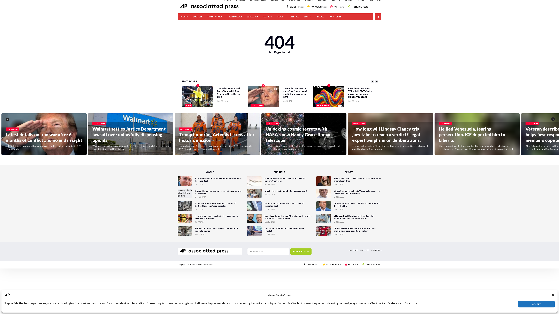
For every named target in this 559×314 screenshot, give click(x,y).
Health (280, 17)
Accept (536, 304)
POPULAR (319, 7)
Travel (320, 17)
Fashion (267, 17)
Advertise (364, 250)
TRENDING (359, 7)
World (184, 17)
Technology (235, 17)
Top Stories (335, 17)
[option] (215, 95)
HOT (339, 7)
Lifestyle (294, 17)
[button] (553, 295)
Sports (308, 17)
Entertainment (215, 17)
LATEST (297, 7)
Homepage (353, 250)
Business (197, 17)
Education (252, 17)
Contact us (376, 250)
